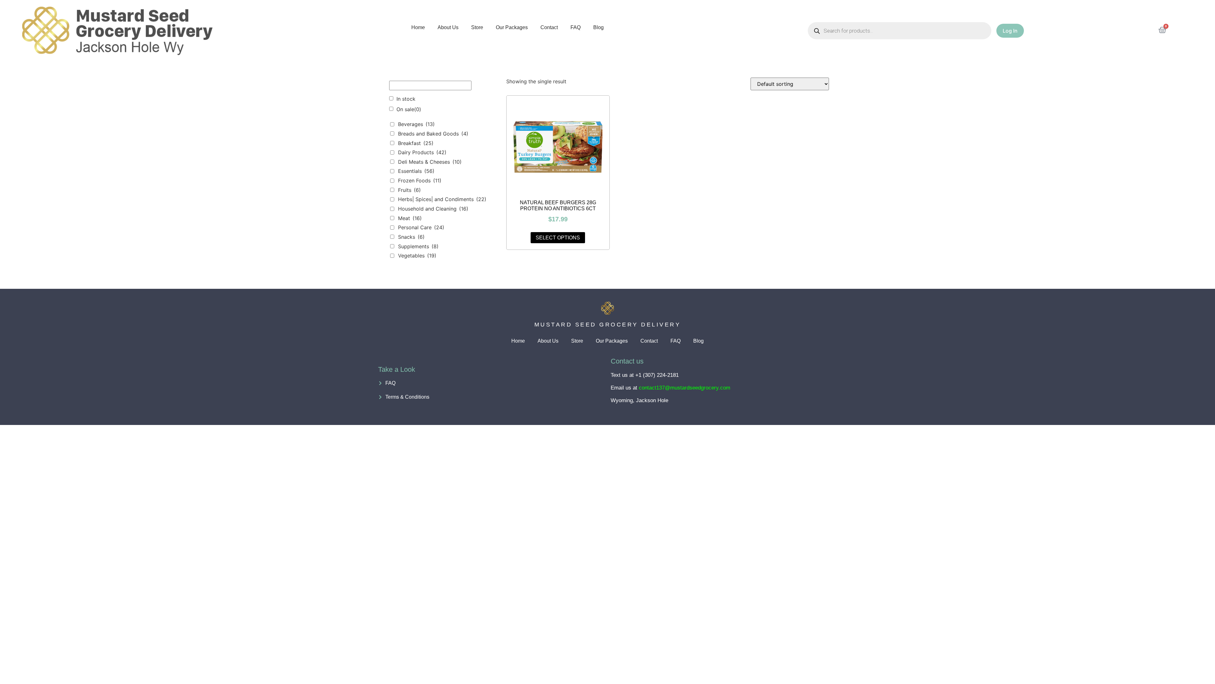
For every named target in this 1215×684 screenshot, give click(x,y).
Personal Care (421, 227)
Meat (410, 218)
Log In (1010, 31)
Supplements (418, 246)
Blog (598, 27)
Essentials (416, 171)
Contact (549, 27)
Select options (558, 237)
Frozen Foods (419, 180)
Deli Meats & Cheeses (430, 162)
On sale (408, 109)
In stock (405, 98)
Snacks (411, 237)
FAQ (575, 27)
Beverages (416, 124)
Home (418, 27)
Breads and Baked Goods (433, 133)
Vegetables (417, 255)
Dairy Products (422, 152)
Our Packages (512, 27)
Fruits (409, 190)
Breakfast (415, 143)
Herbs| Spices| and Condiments (442, 199)
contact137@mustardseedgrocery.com (684, 388)
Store (477, 27)
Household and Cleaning (433, 209)
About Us (448, 27)
